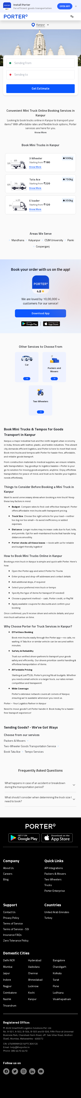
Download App (41, 313)
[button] (40, 25)
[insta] (23, 1071)
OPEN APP (65, 6)
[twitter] (15, 1071)
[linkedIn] (32, 1071)
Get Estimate (40, 88)
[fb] (6, 1071)
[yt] (41, 1071)
